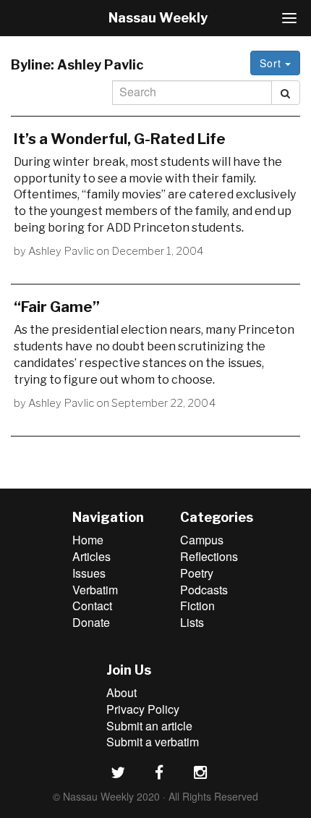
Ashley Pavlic (61, 251)
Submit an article (149, 725)
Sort (272, 63)
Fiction (197, 605)
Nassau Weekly (158, 17)
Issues (89, 573)
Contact (92, 605)
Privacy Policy (142, 709)
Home (87, 539)
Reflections (209, 556)
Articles (91, 556)
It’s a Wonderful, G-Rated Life (120, 139)
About (121, 692)
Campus (201, 539)
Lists (192, 622)
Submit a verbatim (152, 741)
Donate (91, 622)
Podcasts (204, 589)
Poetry (196, 573)
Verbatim (95, 589)
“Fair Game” (57, 307)
